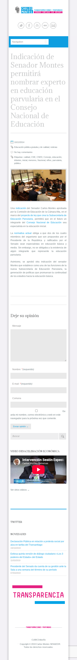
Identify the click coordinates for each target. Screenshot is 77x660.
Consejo (47, 157)
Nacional (41, 160)
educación (56, 157)
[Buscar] (62, 436)
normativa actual (23, 233)
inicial (24, 160)
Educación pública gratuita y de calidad (31, 147)
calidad (27, 157)
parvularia (57, 160)
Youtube (37, 25)
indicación (21, 208)
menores (32, 160)
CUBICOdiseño (39, 640)
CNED (39, 157)
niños (49, 160)
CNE (33, 157)
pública (17, 163)
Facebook (29, 25)
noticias (53, 147)
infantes (17, 160)
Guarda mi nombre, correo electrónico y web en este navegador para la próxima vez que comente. (37, 415)
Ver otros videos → (20, 490)
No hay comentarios (23, 152)
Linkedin (45, 25)
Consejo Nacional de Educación (44, 222)
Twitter (21, 25)
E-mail (53, 25)
